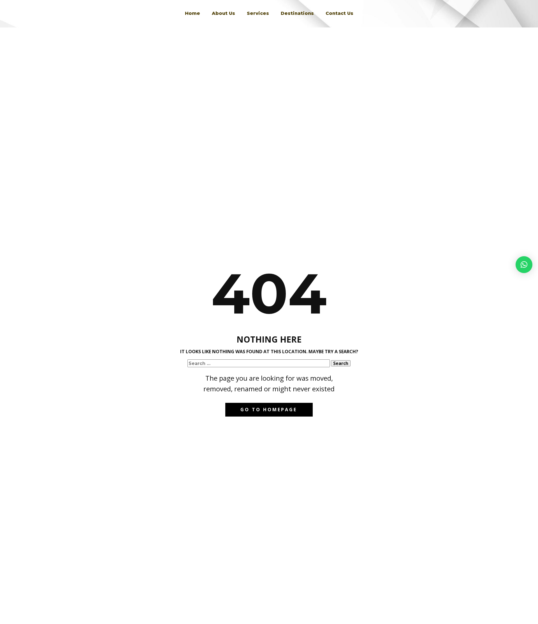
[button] (524, 264)
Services (258, 13)
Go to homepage (268, 409)
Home (192, 13)
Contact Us (339, 13)
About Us (223, 13)
